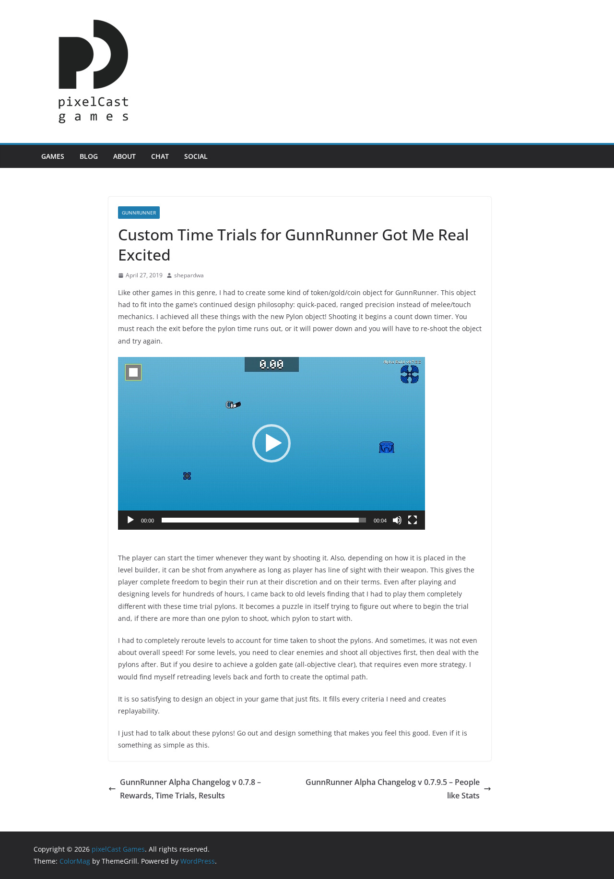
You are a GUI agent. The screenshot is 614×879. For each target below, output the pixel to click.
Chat (160, 156)
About (124, 156)
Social (196, 156)
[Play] (130, 520)
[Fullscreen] (412, 520)
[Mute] (397, 520)
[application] (271, 443)
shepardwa (189, 275)
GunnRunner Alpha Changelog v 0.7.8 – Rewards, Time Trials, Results (190, 789)
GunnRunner (139, 212)
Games (52, 156)
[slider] (264, 520)
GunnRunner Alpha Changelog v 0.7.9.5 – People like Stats (393, 789)
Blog (89, 156)
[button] (271, 443)
